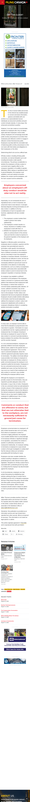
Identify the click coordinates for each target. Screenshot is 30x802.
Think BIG (23, 523)
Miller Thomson (16, 589)
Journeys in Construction (7, 621)
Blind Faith (4, 599)
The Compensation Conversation (9, 610)
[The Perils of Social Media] (7, 547)
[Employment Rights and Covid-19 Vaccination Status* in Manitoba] (20, 547)
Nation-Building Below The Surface (10, 615)
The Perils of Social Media (6, 553)
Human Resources (8, 589)
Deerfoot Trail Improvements (8, 605)
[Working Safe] (7, 567)
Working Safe (5, 572)
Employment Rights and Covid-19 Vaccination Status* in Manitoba (19, 555)
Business (9, 591)
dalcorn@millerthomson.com (9, 508)
